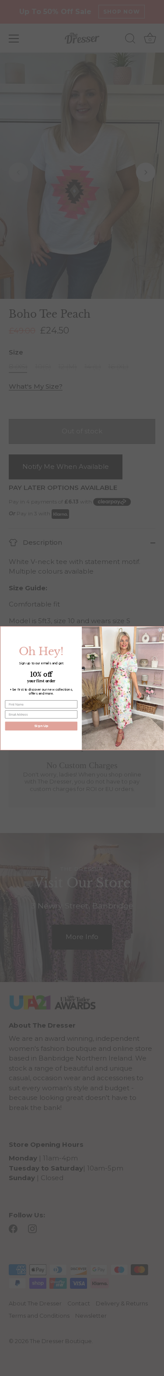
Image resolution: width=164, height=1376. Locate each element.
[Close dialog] (160, 630)
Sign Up (41, 725)
